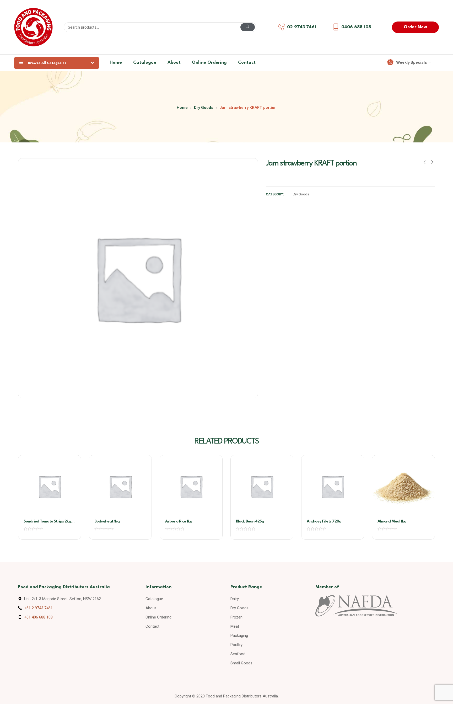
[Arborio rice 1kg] (191, 486)
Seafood (237, 654)
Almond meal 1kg (392, 522)
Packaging (239, 635)
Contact (247, 62)
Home (116, 62)
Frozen (236, 617)
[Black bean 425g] (262, 486)
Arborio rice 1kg (178, 522)
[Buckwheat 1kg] (120, 486)
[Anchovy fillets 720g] (332, 486)
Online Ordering (209, 62)
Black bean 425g (250, 522)
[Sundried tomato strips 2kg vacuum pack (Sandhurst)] (49, 486)
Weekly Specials (411, 62)
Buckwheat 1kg (107, 522)
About (174, 62)
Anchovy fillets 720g (324, 522)
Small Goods (241, 663)
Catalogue (144, 62)
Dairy (234, 598)
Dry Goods (203, 107)
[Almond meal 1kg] (403, 486)
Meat (234, 626)
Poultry (236, 644)
